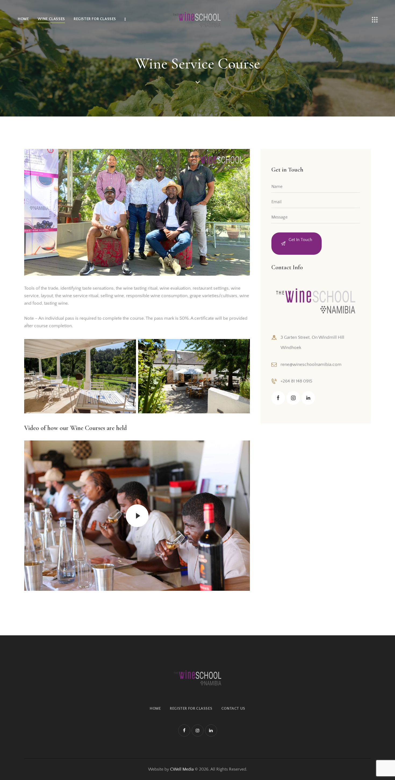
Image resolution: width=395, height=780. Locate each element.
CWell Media (182, 769)
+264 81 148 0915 (296, 381)
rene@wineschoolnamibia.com (311, 364)
